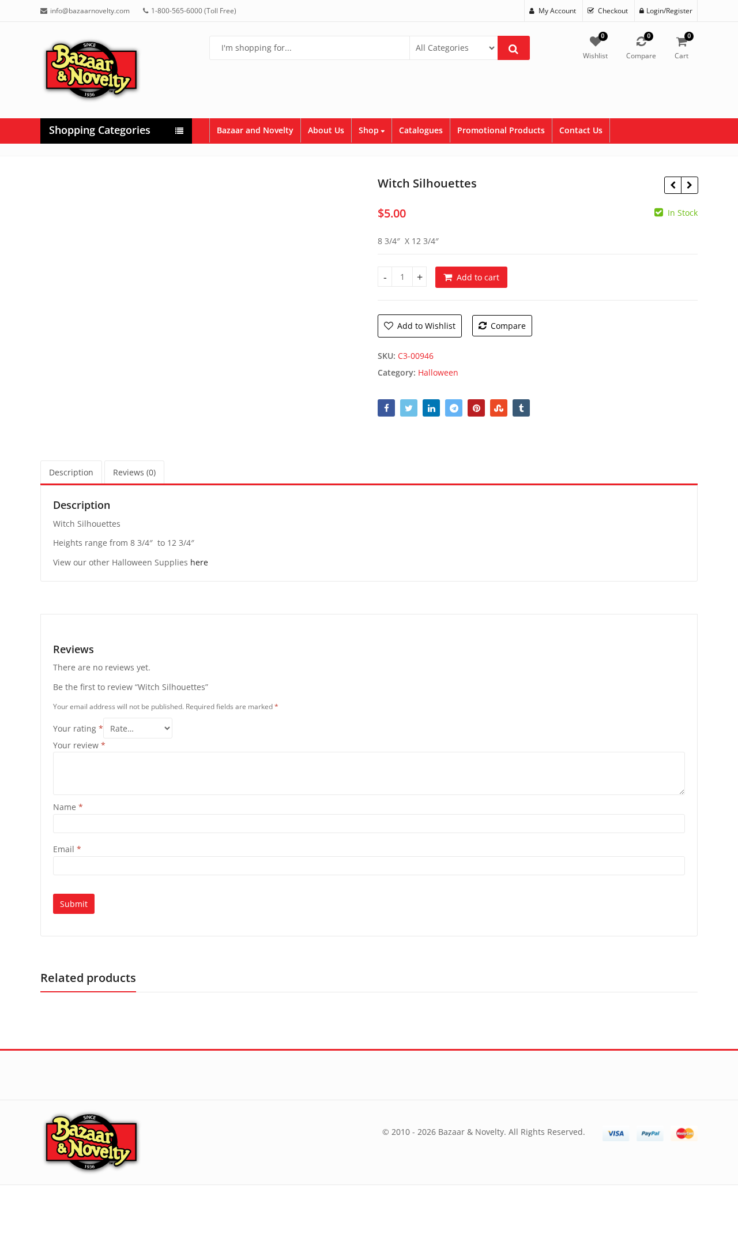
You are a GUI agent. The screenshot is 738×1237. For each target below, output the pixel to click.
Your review (79, 745)
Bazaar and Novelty (255, 130)
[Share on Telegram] (453, 408)
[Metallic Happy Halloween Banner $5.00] (672, 185)
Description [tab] (71, 472)
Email (67, 849)
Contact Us (581, 130)
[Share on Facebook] (386, 408)
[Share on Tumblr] (521, 408)
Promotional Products (501, 130)
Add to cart (478, 277)
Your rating (78, 728)
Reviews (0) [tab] (134, 472)
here (199, 562)
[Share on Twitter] (408, 408)
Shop (370, 130)
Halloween (438, 372)
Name (68, 806)
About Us (326, 130)
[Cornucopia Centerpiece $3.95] (689, 185)
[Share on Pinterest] (476, 408)
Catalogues (421, 130)
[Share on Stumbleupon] (498, 408)
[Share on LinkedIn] (431, 408)
